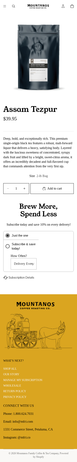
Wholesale (12, 385)
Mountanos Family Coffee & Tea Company (38, 453)
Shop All (10, 368)
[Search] (13, 6)
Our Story (11, 374)
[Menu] (4, 6)
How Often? (19, 256)
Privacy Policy (14, 397)
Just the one (20, 235)
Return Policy (14, 391)
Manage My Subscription (22, 380)
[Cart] (72, 6)
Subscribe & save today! (24, 246)
